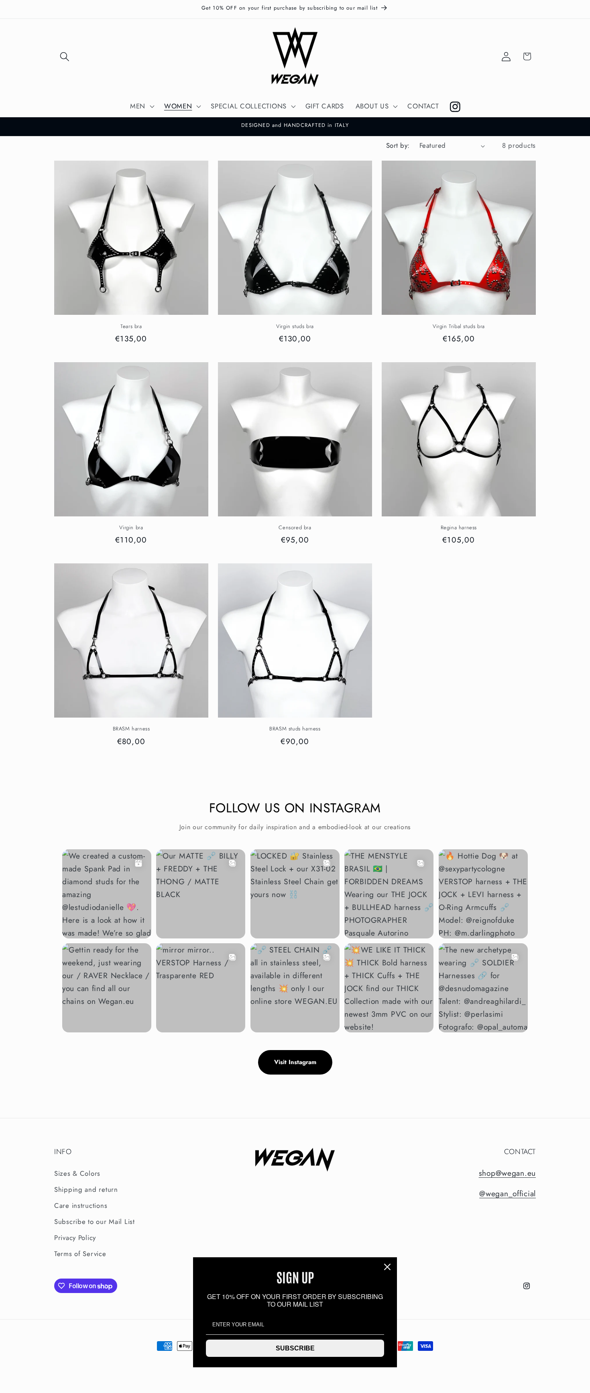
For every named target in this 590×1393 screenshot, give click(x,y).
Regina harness (459, 527)
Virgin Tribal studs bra (459, 326)
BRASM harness (131, 729)
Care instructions (80, 1205)
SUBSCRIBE (295, 1348)
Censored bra (295, 527)
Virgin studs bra (295, 326)
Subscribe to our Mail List (94, 1221)
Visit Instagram (295, 1062)
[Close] (387, 1267)
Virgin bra (131, 527)
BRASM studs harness (294, 729)
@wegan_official (507, 1193)
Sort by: (398, 145)
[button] (64, 56)
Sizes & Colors (77, 1173)
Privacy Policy (75, 1237)
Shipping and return (86, 1189)
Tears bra (131, 326)
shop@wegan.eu (507, 1173)
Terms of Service (80, 1253)
